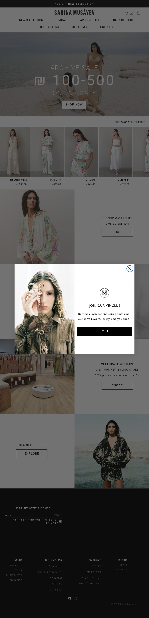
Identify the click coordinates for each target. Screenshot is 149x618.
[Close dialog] (130, 268)
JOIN (104, 331)
